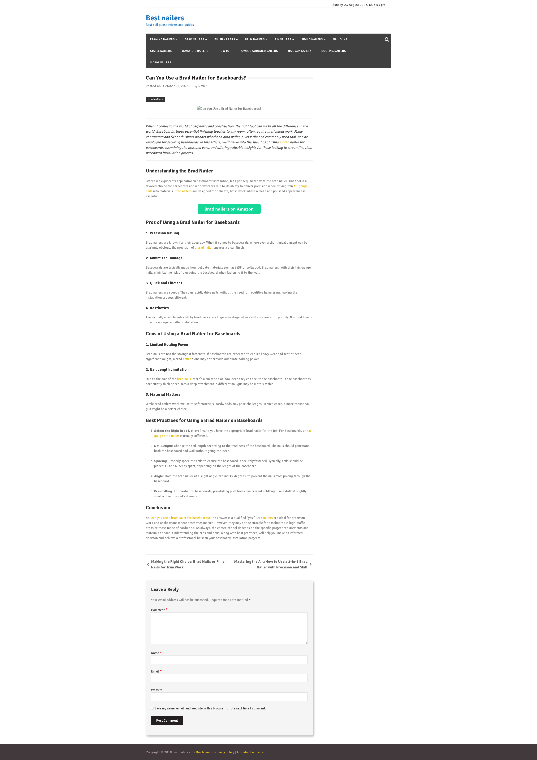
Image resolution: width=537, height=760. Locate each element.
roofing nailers (333, 51)
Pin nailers (283, 39)
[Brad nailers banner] (229, 209)
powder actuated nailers (259, 51)
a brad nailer (204, 247)
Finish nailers (224, 39)
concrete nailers (195, 51)
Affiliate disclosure (250, 752)
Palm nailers (255, 39)
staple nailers (161, 51)
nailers (268, 518)
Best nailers (165, 18)
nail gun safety (299, 51)
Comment (159, 610)
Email (156, 671)
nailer (187, 359)
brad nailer (171, 436)
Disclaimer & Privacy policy (215, 752)
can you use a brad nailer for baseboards (180, 518)
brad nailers (155, 99)
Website (156, 690)
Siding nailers (312, 39)
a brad (284, 142)
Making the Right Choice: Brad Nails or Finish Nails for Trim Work (189, 564)
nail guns (340, 39)
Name (156, 653)
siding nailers (160, 62)
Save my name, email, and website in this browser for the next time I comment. (210, 708)
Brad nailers (194, 39)
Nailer (202, 86)
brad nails (184, 379)
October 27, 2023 (176, 86)
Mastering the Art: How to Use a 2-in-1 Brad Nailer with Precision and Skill (271, 564)
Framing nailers (162, 39)
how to (224, 51)
